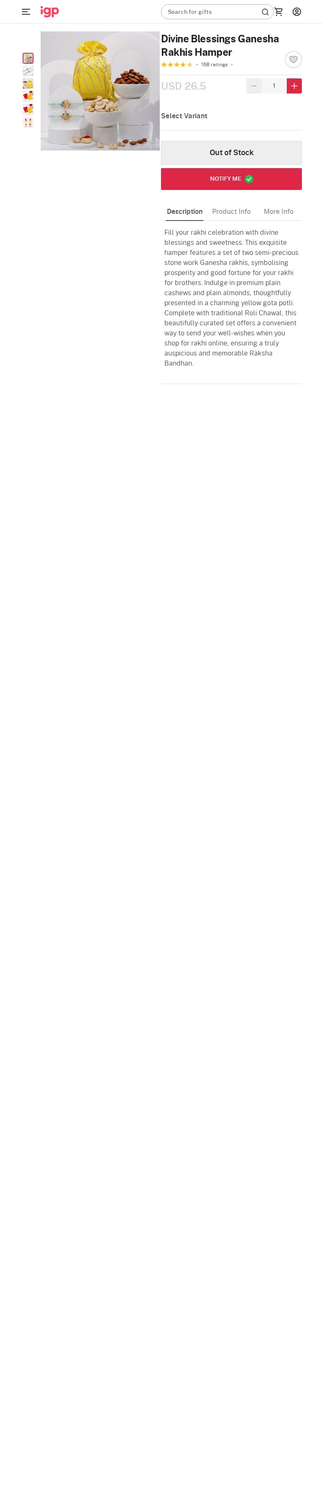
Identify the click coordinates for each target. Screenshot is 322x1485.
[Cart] (278, 11)
